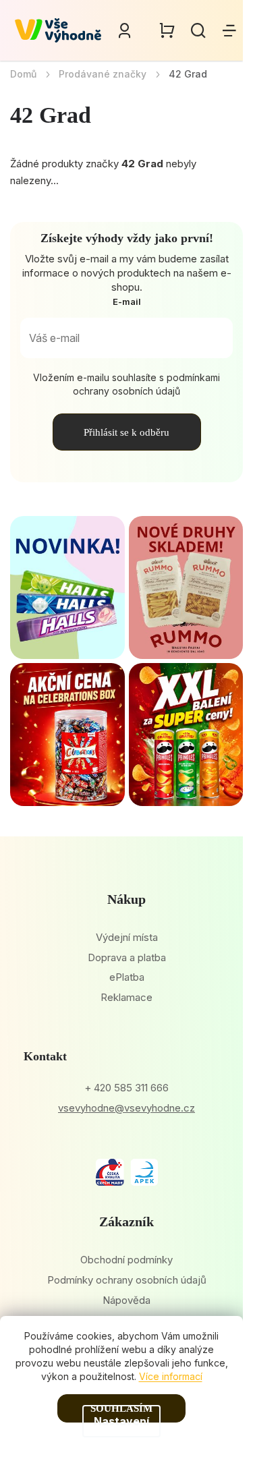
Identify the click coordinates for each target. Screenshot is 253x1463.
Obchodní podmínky (126, 1259)
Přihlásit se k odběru (126, 432)
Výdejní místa (127, 937)
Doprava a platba (127, 957)
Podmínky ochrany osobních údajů (126, 1279)
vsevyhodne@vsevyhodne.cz (126, 1107)
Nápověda (126, 1300)
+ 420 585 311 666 (126, 1087)
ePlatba (126, 977)
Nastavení (121, 1421)
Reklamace (126, 997)
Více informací (170, 1376)
